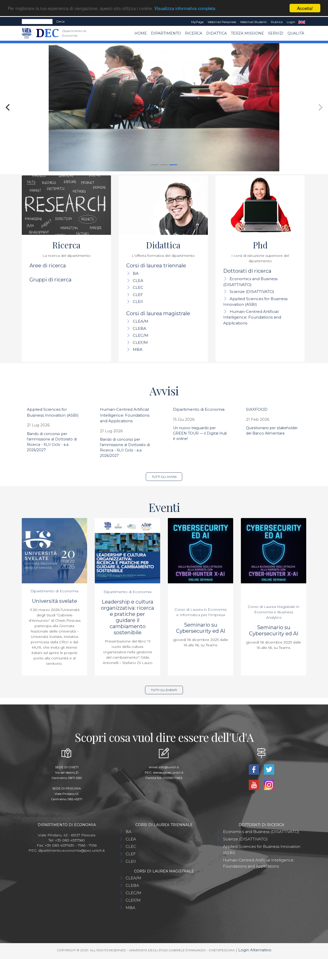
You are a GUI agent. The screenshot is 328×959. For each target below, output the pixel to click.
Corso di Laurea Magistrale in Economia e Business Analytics (273, 612)
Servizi (275, 33)
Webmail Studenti (253, 22)
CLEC (138, 287)
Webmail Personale (222, 22)
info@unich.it (169, 767)
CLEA (138, 280)
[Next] (319, 107)
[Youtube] (254, 784)
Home (141, 33)
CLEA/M (140, 321)
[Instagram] (269, 784)
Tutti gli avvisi (164, 477)
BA (136, 273)
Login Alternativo (254, 949)
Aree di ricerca (47, 265)
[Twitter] (269, 768)
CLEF (138, 294)
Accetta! (305, 8)
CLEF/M (140, 342)
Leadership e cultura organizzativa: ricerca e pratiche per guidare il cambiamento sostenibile (127, 617)
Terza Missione (247, 33)
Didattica (216, 33)
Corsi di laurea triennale (156, 265)
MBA (137, 349)
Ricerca (193, 33)
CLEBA (139, 328)
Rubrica (277, 22)
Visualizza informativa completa (184, 8)
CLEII (138, 301)
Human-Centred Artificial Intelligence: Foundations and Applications (252, 317)
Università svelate (54, 601)
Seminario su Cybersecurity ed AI (200, 628)
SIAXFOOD (257, 409)
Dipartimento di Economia (198, 409)
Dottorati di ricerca (247, 271)
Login (291, 22)
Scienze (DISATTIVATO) (252, 291)
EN (301, 22)
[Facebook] (254, 768)
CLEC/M (140, 335)
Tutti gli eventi (164, 690)
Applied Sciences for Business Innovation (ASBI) (261, 849)
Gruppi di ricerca (50, 280)
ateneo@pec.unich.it (168, 772)
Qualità (296, 33)
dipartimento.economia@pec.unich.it (71, 850)
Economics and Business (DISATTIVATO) (261, 831)
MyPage (197, 22)
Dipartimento (166, 33)
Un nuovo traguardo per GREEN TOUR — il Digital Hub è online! (200, 433)
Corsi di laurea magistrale (158, 313)
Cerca (60, 21)
